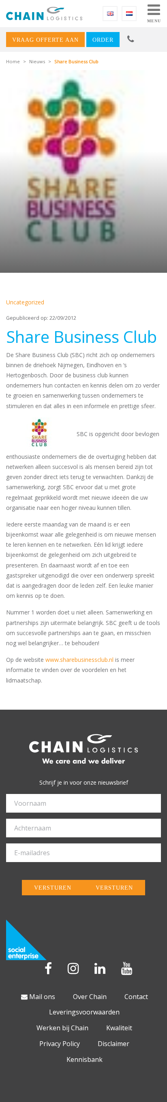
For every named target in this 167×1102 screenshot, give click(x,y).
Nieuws (37, 61)
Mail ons (41, 996)
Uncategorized (25, 302)
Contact (136, 996)
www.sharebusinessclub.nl (79, 659)
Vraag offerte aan (45, 39)
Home (13, 61)
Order (102, 39)
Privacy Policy (59, 1043)
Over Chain (90, 996)
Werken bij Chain (62, 1027)
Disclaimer (113, 1043)
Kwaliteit (119, 1027)
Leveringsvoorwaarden (84, 1012)
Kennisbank (84, 1059)
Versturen (52, 887)
